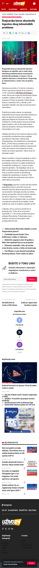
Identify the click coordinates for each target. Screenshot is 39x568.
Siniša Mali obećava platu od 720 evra (20, 405)
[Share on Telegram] (19, 33)
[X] (19, 335)
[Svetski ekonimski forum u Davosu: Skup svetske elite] (32, 464)
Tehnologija (10, 382)
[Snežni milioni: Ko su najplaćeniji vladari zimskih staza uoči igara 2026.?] (32, 487)
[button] (31, 563)
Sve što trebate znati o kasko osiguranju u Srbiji (19, 396)
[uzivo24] (20, 3)
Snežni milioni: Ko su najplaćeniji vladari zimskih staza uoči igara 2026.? (13, 487)
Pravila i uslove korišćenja (10, 564)
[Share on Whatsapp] (13, 33)
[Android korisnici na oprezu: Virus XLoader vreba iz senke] (19, 372)
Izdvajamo (4, 382)
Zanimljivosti (33, 475)
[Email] (22, 33)
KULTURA (32, 510)
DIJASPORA (29, 449)
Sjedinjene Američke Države (31, 473)
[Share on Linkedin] (16, 33)
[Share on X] (10, 33)
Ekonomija (29, 466)
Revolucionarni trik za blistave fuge (19, 403)
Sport (28, 475)
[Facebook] (19, 323)
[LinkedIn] (12, 529)
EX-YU (4, 510)
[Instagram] (19, 348)
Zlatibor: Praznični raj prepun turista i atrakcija (18, 400)
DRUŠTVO (34, 449)
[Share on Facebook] (7, 33)
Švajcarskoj (8, 185)
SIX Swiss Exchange (24, 93)
